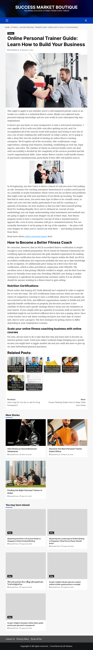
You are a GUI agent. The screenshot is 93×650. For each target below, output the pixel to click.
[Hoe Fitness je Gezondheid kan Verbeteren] (26, 432)
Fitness (10, 33)
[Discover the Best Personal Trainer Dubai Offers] (67, 432)
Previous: (23, 402)
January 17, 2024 (27, 50)
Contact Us (10, 639)
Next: (67, 402)
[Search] (85, 20)
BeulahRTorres (14, 50)
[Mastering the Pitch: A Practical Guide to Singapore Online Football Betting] (26, 522)
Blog (9, 533)
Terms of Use (36, 639)
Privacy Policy (23, 639)
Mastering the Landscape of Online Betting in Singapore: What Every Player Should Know (66, 541)
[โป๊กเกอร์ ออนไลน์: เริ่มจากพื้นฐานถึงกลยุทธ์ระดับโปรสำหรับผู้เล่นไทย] (26, 565)
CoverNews (55, 646)
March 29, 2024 (26, 454)
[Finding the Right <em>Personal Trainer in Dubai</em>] (26, 474)
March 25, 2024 (26, 496)
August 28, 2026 (26, 544)
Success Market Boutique (46, 7)
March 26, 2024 (68, 454)
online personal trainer (35, 236)
